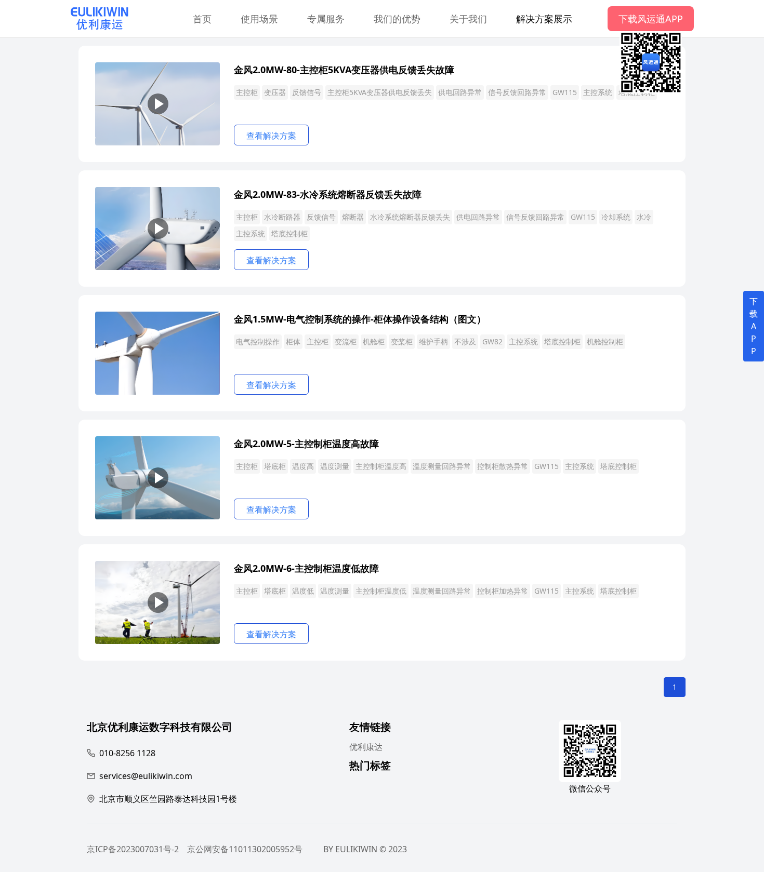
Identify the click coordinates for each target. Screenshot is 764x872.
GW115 (564, 92)
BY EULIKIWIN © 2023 (365, 849)
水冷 (644, 217)
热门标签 (370, 766)
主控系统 (597, 92)
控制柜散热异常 (502, 466)
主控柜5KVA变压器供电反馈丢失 (379, 92)
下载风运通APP (650, 18)
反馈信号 (306, 92)
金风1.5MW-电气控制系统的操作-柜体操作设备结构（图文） (360, 319)
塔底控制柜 (289, 233)
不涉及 (465, 341)
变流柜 (346, 341)
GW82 (492, 341)
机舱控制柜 (605, 341)
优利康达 (366, 747)
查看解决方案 (271, 135)
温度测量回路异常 (442, 466)
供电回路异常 (460, 92)
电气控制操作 (258, 341)
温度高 (303, 466)
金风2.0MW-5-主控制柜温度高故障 (306, 443)
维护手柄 (433, 341)
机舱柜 (374, 341)
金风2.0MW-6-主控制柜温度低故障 (306, 568)
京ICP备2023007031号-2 (133, 849)
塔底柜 (275, 466)
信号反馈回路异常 (517, 92)
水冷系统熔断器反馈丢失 (410, 217)
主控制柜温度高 (380, 466)
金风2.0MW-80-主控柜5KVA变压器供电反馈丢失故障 (344, 69)
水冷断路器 (282, 217)
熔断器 (353, 217)
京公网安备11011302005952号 (244, 849)
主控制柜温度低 (380, 591)
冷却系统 (615, 217)
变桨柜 (402, 341)
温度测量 (334, 466)
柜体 (293, 341)
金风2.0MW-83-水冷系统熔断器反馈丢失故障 (327, 194)
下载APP (753, 326)
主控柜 (247, 92)
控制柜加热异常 (502, 591)
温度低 (303, 591)
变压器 (275, 92)
